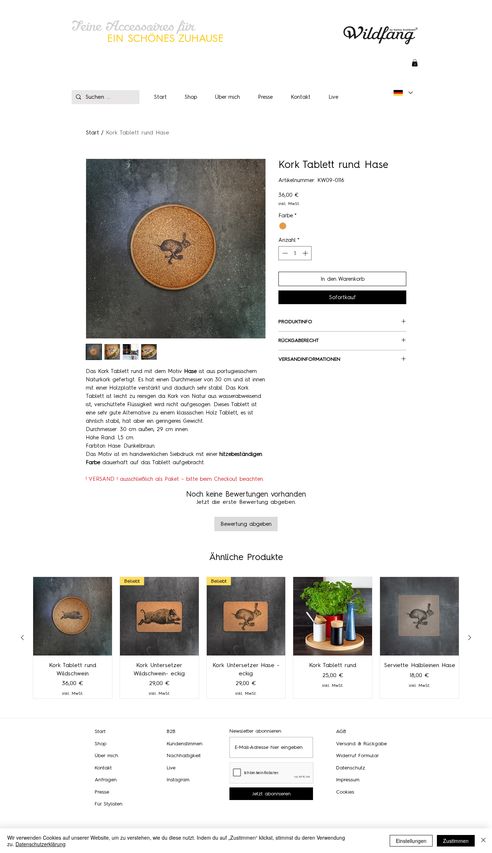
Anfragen (106, 780)
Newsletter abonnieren (255, 731)
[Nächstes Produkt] (469, 637)
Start (92, 132)
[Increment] (306, 253)
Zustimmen (456, 840)
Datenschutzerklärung (40, 844)
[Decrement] (284, 253)
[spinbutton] (295, 253)
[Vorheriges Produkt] (22, 637)
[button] (415, 62)
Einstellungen (411, 840)
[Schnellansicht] (72, 616)
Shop (100, 744)
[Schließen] (483, 840)
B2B (171, 731)
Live (171, 768)
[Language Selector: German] (403, 93)
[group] (246, 637)
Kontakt (103, 768)
